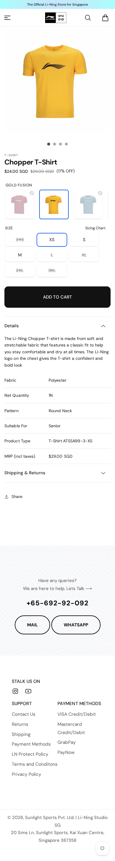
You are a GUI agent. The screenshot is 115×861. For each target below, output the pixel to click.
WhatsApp (76, 625)
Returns (20, 724)
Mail (32, 625)
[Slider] (48, 144)
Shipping (21, 734)
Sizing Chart (95, 228)
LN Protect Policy (30, 754)
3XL (57, 272)
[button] (7, 17)
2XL (25, 272)
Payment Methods (31, 744)
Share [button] (17, 496)
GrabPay (67, 742)
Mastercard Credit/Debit (71, 728)
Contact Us (23, 714)
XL (90, 257)
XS (52, 240)
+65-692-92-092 (57, 603)
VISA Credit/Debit (77, 714)
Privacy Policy (26, 774)
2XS (25, 241)
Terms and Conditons (35, 764)
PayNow (66, 752)
